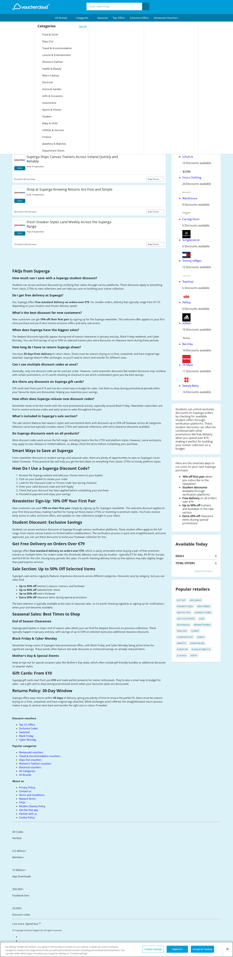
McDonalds (183, 624)
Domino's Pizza (185, 606)
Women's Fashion (52, 61)
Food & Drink (50, 34)
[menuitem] (63, 18)
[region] (116, 949)
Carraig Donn (191, 219)
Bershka (187, 344)
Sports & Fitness (51, 109)
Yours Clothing (191, 177)
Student (46, 116)
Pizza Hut (182, 631)
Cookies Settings (153, 949)
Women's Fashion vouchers (35, 763)
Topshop (187, 281)
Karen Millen (197, 643)
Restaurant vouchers (166, 17)
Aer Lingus (195, 600)
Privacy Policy (27, 787)
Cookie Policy (27, 817)
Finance (46, 137)
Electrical (47, 82)
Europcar (182, 649)
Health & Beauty (51, 68)
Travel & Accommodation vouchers (39, 756)
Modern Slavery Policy (32, 806)
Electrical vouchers (30, 767)
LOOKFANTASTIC (185, 637)
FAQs (22, 802)
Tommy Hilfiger (192, 261)
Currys (195, 631)
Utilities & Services (53, 130)
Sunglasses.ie (191, 240)
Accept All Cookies (202, 949)
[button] (63, 18)
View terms (153, 179)
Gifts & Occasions (52, 96)
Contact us (25, 791)
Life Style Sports (186, 618)
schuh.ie (187, 157)
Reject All (177, 949)
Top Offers (119, 17)
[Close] (227, 949)
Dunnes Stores (203, 612)
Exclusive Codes (28, 728)
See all (82, 26)
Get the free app (28, 810)
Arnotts (181, 643)
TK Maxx (187, 365)
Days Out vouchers (30, 759)
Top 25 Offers (27, 724)
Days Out (47, 41)
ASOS (201, 618)
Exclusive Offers (139, 17)
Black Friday (26, 736)
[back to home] (31, 7)
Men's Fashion (50, 75)
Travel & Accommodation (57, 48)
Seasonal (102, 17)
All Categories (27, 771)
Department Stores (53, 150)
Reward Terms (27, 798)
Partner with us (28, 813)
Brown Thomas (202, 624)
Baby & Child (49, 123)
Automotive (49, 102)
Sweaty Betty (190, 386)
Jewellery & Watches (54, 143)
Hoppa (193, 655)
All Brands (25, 774)
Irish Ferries (203, 606)
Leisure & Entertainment (56, 55)
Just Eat (181, 600)
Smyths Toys (184, 612)
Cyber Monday (27, 739)
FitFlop (186, 302)
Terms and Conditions (32, 795)
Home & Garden (51, 89)
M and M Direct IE (201, 649)
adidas (186, 323)
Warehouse (189, 198)
